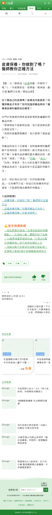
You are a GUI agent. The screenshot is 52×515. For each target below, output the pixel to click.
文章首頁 (21, 505)
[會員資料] (45, 3)
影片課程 (7, 354)
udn (3, 59)
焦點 (4, 8)
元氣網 (9, 59)
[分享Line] (19, 13)
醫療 (31, 8)
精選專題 (28, 501)
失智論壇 (21, 8)
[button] (49, 8)
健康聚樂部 (18, 501)
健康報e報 (13, 489)
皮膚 (27, 83)
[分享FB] (6, 13)
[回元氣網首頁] (9, 3)
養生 (12, 8)
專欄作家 (30, 505)
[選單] (48, 3)
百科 (39, 8)
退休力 (46, 501)
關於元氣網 (7, 501)
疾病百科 (37, 501)
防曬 (32, 158)
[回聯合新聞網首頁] (3, 3)
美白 (42, 158)
